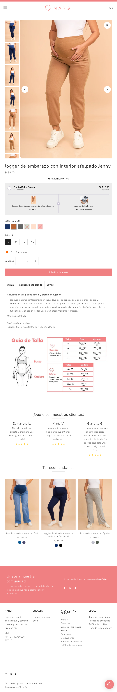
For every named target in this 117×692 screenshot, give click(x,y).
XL (32, 241)
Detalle (10, 284)
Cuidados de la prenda (30, 284)
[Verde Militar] (97, 542)
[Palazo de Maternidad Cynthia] (95, 504)
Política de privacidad (99, 620)
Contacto (65, 623)
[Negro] (60, 545)
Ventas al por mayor (71, 626)
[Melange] (93, 542)
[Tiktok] (75, 588)
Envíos (50, 284)
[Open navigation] (23, 8)
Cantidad (9, 260)
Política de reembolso (71, 645)
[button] (58, 188)
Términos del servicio (71, 641)
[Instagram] (70, 588)
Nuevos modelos (41, 617)
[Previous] (24, 89)
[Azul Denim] (23, 542)
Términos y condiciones (100, 617)
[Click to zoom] (107, 25)
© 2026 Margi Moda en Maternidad (23, 683)
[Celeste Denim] (19, 542)
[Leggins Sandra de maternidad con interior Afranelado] (58, 504)
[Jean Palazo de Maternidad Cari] (22, 504)
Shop (35, 620)
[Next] (107, 89)
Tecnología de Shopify (16, 687)
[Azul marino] (56, 545)
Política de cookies (98, 624)
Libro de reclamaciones (100, 628)
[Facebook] (64, 588)
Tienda (64, 619)
